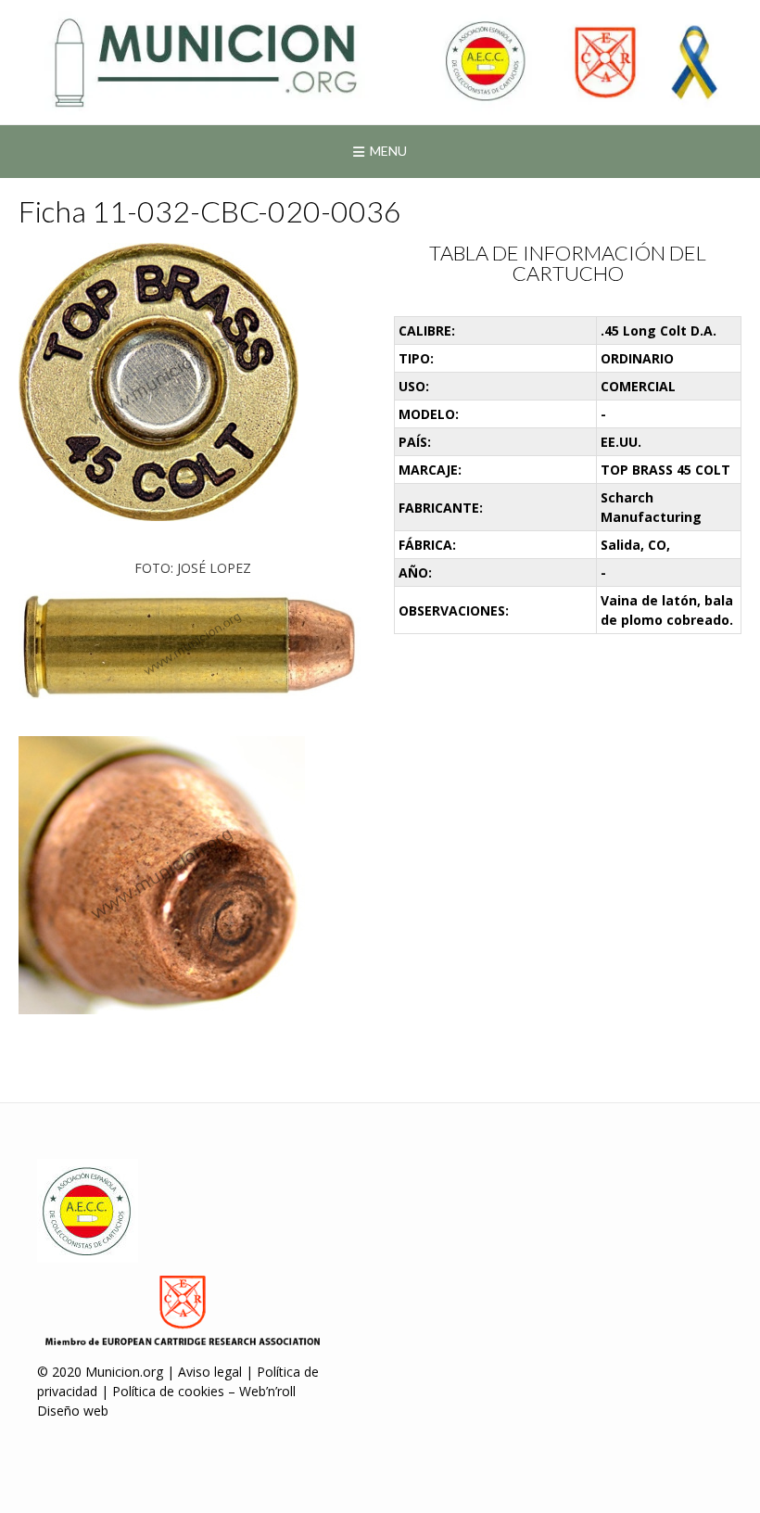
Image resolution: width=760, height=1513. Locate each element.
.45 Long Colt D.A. (658, 330)
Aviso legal (210, 1371)
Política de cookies (168, 1391)
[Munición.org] (380, 62)
